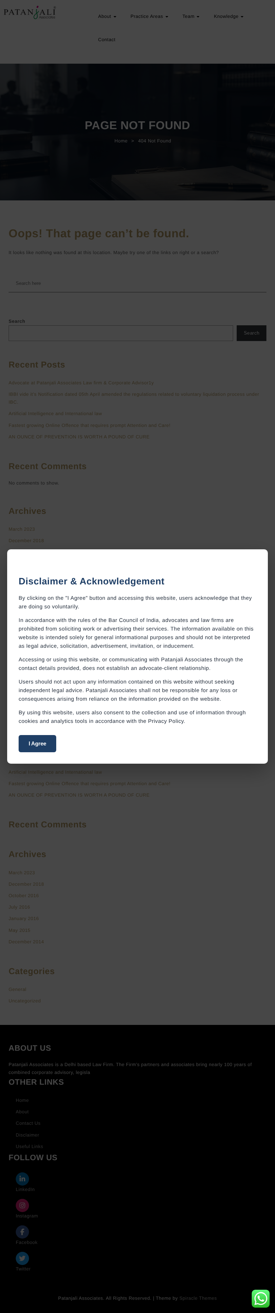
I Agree (37, 743)
